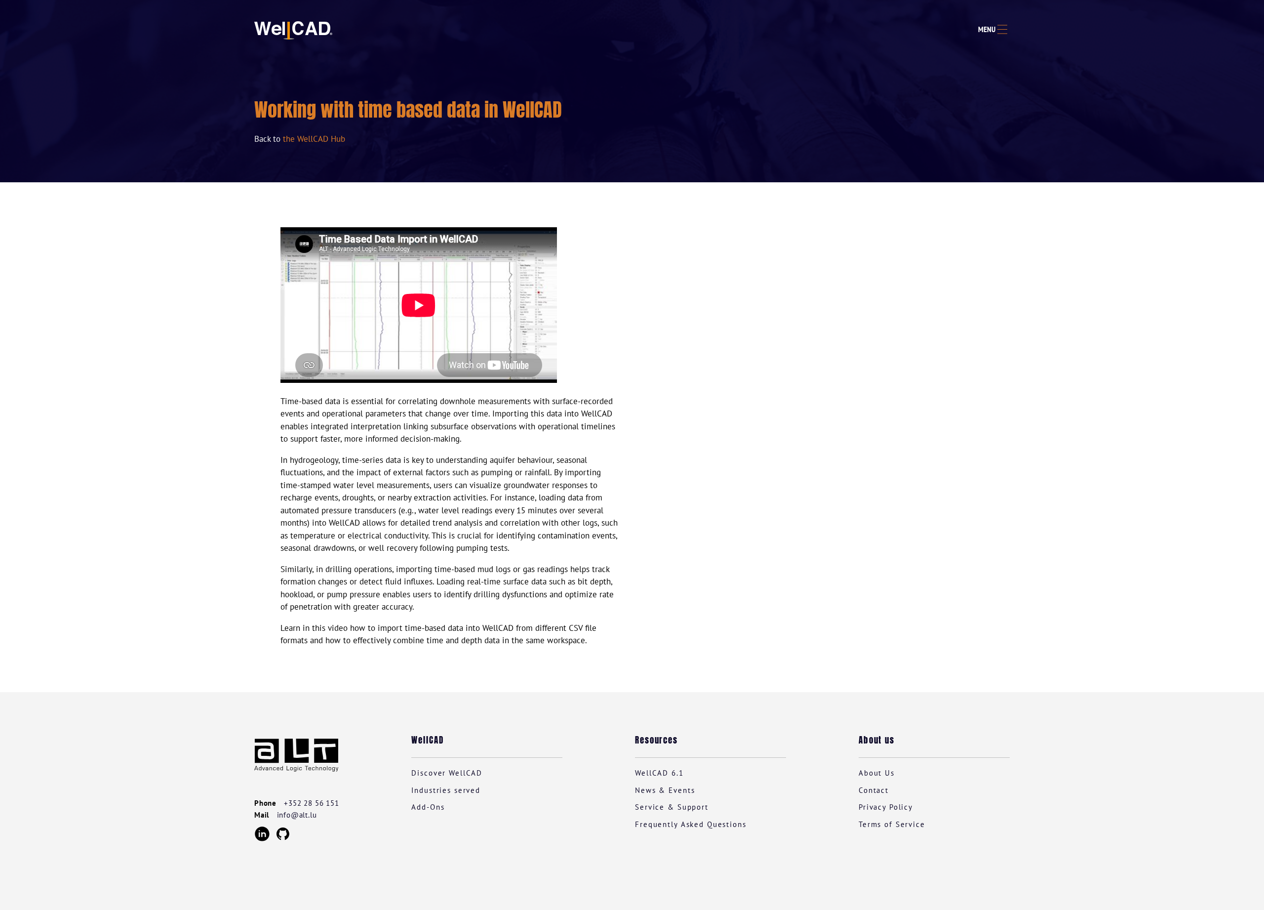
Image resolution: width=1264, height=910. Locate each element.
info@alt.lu (297, 815)
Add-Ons (427, 807)
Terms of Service (892, 824)
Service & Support (672, 807)
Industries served (445, 790)
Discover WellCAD (446, 773)
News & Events (665, 790)
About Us (877, 773)
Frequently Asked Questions (690, 824)
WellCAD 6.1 (659, 773)
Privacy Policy (886, 807)
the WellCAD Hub (314, 138)
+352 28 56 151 (311, 803)
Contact (874, 790)
